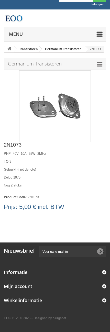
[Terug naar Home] (9, 49)
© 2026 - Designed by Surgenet (43, 318)
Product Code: (15, 197)
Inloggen (98, 4)
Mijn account (18, 286)
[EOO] (14, 18)
